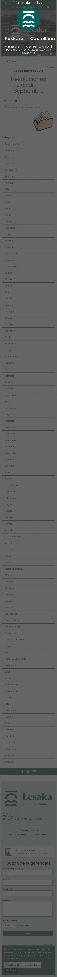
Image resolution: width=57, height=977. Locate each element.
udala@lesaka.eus (29, 56)
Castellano (42, 38)
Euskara (14, 38)
